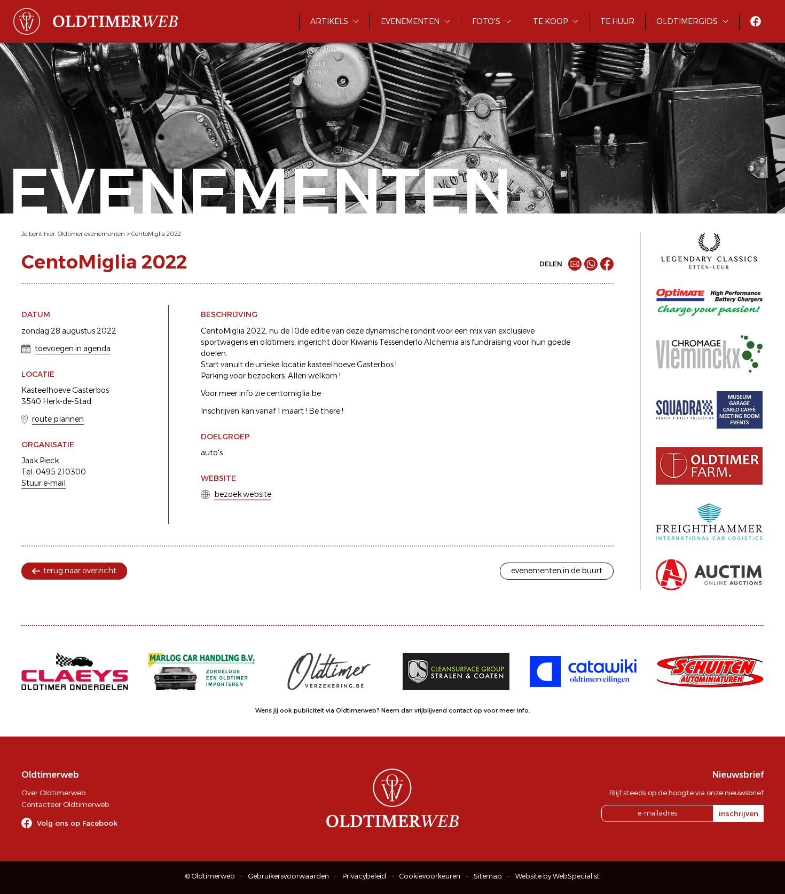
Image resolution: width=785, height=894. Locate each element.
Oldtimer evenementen (91, 234)
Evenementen (410, 21)
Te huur (617, 21)
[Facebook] (607, 264)
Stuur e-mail (43, 483)
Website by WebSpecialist (557, 876)
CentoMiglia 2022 (156, 234)
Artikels (329, 21)
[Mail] (575, 264)
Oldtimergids (687, 21)
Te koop (550, 21)
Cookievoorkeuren (429, 876)
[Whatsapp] (591, 264)
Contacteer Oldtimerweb (65, 804)
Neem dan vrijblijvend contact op (431, 710)
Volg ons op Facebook (77, 823)
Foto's (486, 21)
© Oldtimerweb (210, 876)
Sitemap (488, 876)
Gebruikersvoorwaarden (288, 876)
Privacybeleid (364, 876)
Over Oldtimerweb (53, 792)
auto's (212, 452)
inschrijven (738, 813)
